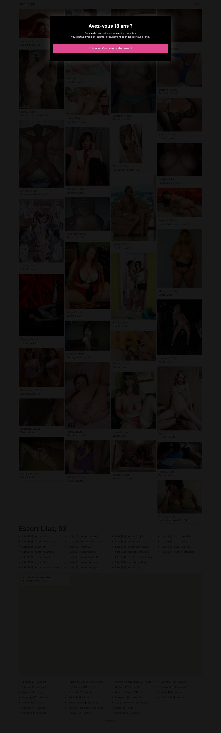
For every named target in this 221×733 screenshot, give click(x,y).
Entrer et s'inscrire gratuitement (110, 48)
